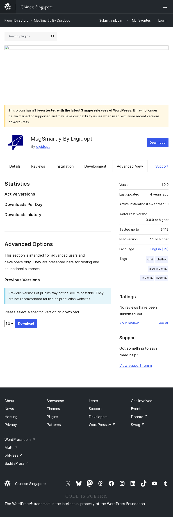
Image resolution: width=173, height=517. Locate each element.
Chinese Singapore (30, 483)
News (9, 408)
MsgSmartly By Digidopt (61, 138)
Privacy (11, 424)
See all (163, 323)
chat (150, 259)
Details (14, 166)
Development (95, 166)
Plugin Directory (16, 20)
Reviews (38, 166)
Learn (93, 401)
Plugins (52, 417)
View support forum (135, 365)
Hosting (11, 417)
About (9, 401)
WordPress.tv (102, 424)
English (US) (159, 249)
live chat (147, 277)
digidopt (43, 146)
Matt (11, 447)
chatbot (162, 259)
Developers (98, 417)
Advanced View (130, 166)
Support (161, 166)
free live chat (158, 268)
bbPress (14, 455)
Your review (129, 323)
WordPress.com (20, 439)
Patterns (54, 424)
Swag (138, 424)
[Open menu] (166, 7)
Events (136, 408)
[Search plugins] (52, 36)
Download (158, 142)
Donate (139, 417)
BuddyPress (17, 463)
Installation (65, 166)
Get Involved (142, 401)
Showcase (55, 401)
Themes (53, 408)
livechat (161, 277)
